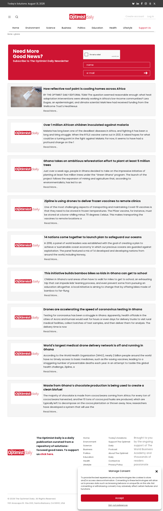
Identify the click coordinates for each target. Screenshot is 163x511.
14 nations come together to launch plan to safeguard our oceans (93, 237)
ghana (17, 34)
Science (50, 27)
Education (97, 27)
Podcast (113, 449)
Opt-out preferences (118, 505)
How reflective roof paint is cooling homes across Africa (84, 89)
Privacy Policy (116, 464)
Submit (146, 73)
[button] (156, 471)
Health (113, 27)
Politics (81, 27)
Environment (33, 27)
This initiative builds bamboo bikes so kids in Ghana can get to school (95, 273)
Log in (150, 16)
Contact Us (114, 460)
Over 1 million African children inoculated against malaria (86, 125)
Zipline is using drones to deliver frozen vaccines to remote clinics (92, 201)
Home (15, 27)
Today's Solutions (118, 437)
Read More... (50, 110)
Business (66, 27)
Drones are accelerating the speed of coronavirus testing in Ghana (92, 309)
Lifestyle (127, 27)
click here (46, 454)
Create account (134, 16)
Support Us (145, 27)
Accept (119, 498)
